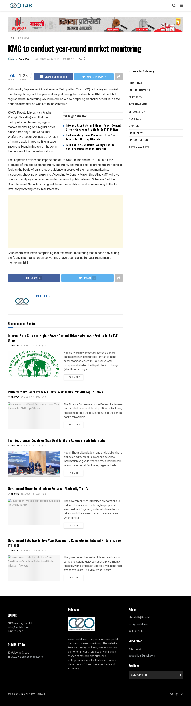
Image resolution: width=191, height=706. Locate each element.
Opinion (134, 126)
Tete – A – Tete (139, 147)
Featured (135, 97)
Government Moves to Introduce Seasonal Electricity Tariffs (48, 488)
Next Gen (135, 119)
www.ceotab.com (78, 639)
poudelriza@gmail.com (142, 656)
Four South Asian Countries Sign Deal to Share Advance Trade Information (90, 147)
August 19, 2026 (31, 550)
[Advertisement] (65, 221)
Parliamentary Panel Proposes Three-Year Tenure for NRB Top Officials (91, 137)
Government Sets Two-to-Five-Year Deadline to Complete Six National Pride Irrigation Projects (65, 542)
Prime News (23, 38)
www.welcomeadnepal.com (27, 657)
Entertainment (139, 90)
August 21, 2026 (31, 345)
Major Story (138, 112)
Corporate (136, 83)
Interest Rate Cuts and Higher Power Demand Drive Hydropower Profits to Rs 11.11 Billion (93, 127)
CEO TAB (24, 58)
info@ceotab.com (18, 627)
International (139, 104)
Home (11, 38)
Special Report (139, 140)
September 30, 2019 (45, 58)
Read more (73, 377)
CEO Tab (15, 345)
